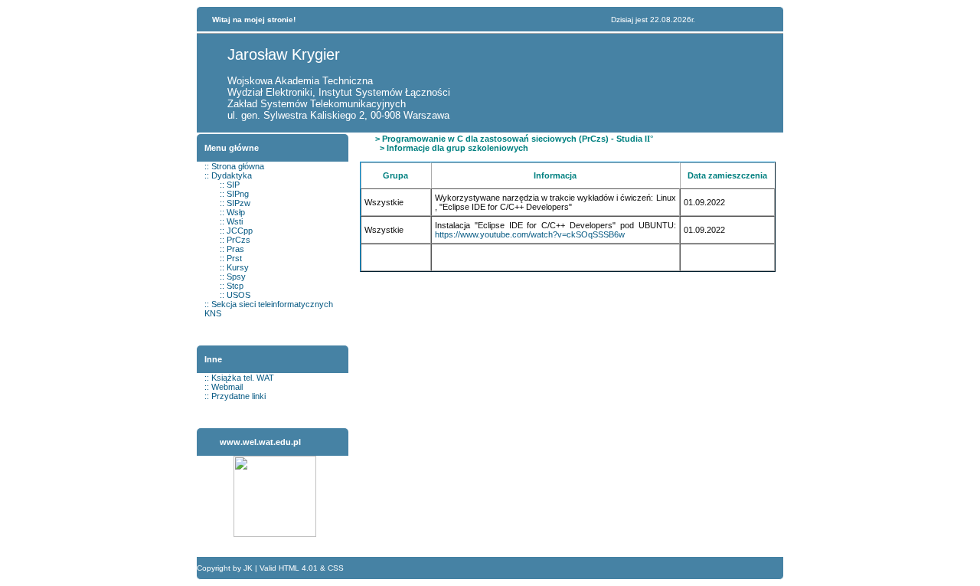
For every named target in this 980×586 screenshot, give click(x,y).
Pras (235, 249)
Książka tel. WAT (242, 377)
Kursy (238, 267)
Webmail (227, 386)
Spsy (236, 276)
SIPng (238, 193)
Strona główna (237, 166)
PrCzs (238, 239)
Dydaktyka (231, 175)
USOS (238, 295)
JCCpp (240, 230)
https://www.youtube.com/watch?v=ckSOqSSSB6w (530, 234)
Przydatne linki (238, 396)
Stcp (235, 285)
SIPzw (238, 203)
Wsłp (236, 212)
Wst (234, 221)
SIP (233, 184)
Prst (234, 258)
